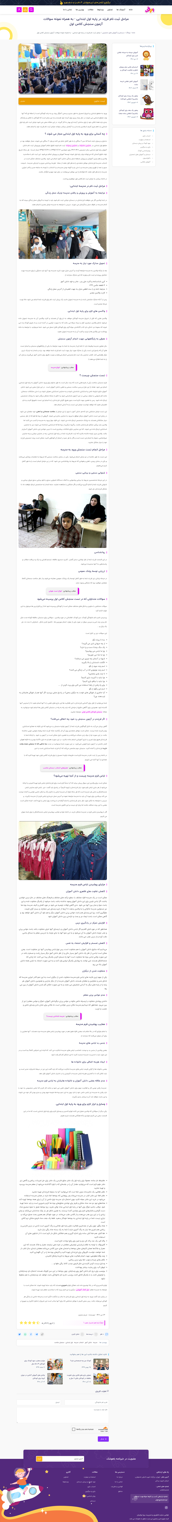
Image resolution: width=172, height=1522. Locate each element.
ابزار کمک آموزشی (82, 1290)
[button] (25, 9)
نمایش (22, 101)
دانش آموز (88, 1343)
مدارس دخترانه (85, 145)
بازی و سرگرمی (145, 147)
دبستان (92, 1501)
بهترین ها (80, 9)
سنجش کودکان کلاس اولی (92, 712)
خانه (131, 9)
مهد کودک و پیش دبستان (141, 143)
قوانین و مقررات (117, 1487)
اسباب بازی (146, 136)
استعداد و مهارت (144, 140)
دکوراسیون (146, 158)
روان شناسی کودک (88, 1496)
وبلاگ (128, 33)
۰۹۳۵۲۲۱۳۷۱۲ (161, 1500)
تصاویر (110, 9)
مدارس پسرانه (71, 145)
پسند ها (89, 1334)
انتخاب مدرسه (78, 1343)
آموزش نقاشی (145, 162)
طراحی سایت (164, 1515)
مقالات (90, 9)
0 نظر (102, 1334)
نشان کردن (75, 1334)
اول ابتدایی (69, 1343)
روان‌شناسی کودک (144, 151)
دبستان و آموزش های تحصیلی (113, 33)
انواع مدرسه (55, 367)
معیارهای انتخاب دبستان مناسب (55, 768)
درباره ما (120, 1477)
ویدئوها (100, 9)
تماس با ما (67, 9)
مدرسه (95, 1343)
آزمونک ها (120, 9)
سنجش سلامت (59, 1343)
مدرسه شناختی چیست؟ (55, 1016)
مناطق (120, 1491)
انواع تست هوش (55, 591)
